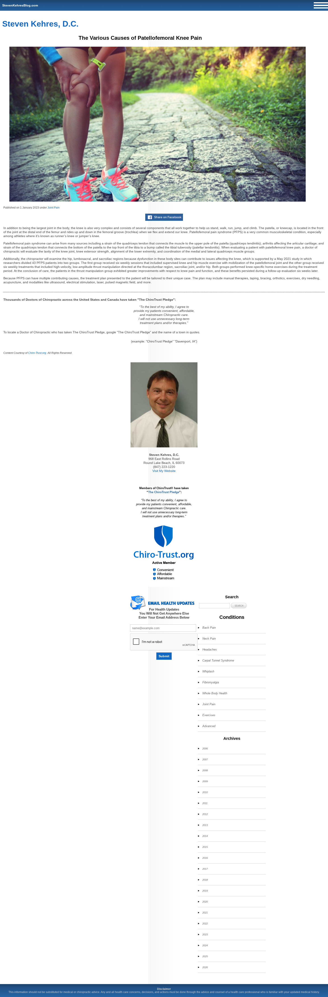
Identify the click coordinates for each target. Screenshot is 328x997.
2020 (205, 901)
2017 (205, 869)
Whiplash (208, 671)
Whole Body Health (214, 693)
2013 (205, 825)
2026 (205, 967)
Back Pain (209, 627)
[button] (239, 605)
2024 (205, 945)
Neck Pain (209, 638)
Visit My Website (164, 471)
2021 (205, 912)
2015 (205, 847)
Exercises (208, 715)
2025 (205, 956)
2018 (205, 879)
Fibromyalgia (210, 682)
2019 (205, 890)
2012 (205, 814)
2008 (205, 770)
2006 (205, 748)
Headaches (209, 649)
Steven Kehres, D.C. (40, 23)
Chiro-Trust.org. (37, 353)
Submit (164, 656)
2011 (205, 803)
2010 (205, 792)
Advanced (208, 726)
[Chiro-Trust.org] (164, 553)
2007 (205, 759)
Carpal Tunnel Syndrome (218, 660)
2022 (205, 923)
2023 (205, 934)
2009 (205, 781)
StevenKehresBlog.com (20, 5)
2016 (205, 858)
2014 (205, 836)
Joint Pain (54, 207)
